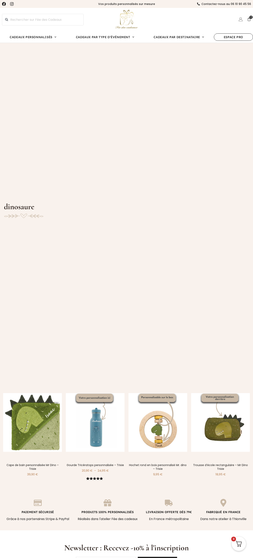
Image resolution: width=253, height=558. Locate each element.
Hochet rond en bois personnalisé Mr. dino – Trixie (158, 467)
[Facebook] (4, 4)
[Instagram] (12, 4)
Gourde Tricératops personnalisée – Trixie (95, 465)
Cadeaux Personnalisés (31, 37)
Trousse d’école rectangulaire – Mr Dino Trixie (220, 467)
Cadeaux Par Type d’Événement (103, 37)
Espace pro (233, 37)
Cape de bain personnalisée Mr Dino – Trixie (33, 467)
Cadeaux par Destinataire (177, 37)
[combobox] (43, 20)
